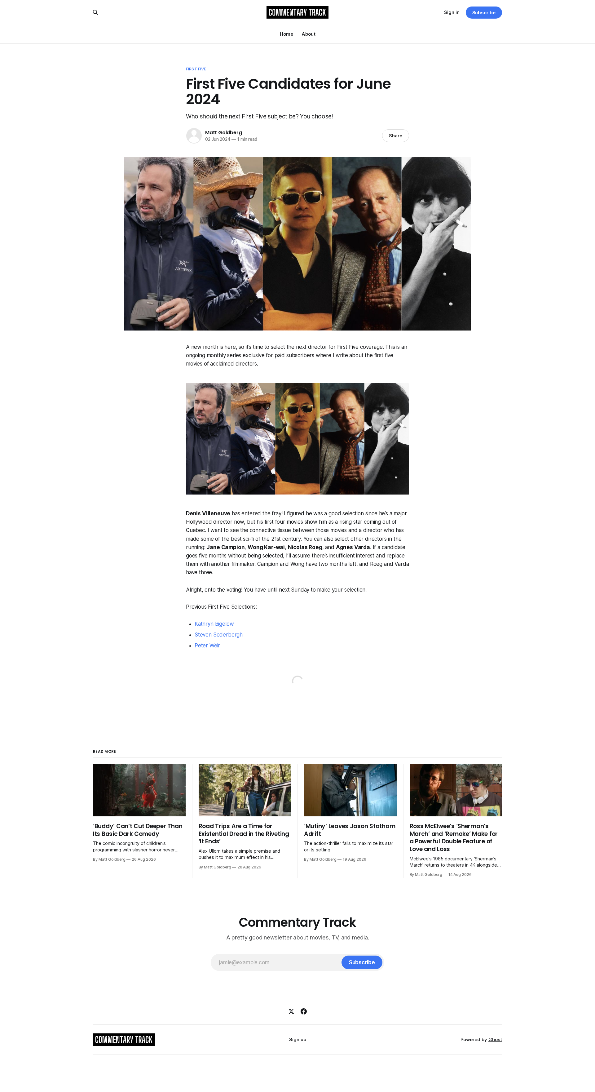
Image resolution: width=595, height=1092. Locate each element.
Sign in (452, 12)
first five (196, 68)
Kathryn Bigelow (214, 624)
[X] (291, 1011)
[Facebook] (304, 1011)
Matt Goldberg (223, 132)
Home (286, 34)
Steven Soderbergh (219, 635)
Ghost (495, 1039)
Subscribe (484, 13)
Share (395, 136)
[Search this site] (95, 12)
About (308, 34)
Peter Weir (207, 645)
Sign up (297, 1039)
